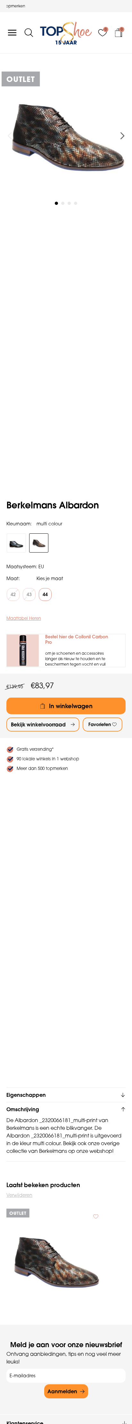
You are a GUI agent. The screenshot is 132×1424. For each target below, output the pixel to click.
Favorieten (99, 724)
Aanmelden (62, 1391)
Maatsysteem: (21, 567)
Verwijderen (19, 1195)
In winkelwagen (71, 706)
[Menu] (12, 32)
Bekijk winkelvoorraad (38, 724)
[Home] (66, 33)
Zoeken (8, 55)
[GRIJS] (16, 543)
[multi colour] (38, 543)
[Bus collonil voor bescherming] (23, 651)
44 (45, 594)
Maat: (13, 578)
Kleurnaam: (19, 524)
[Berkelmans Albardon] (55, 1261)
